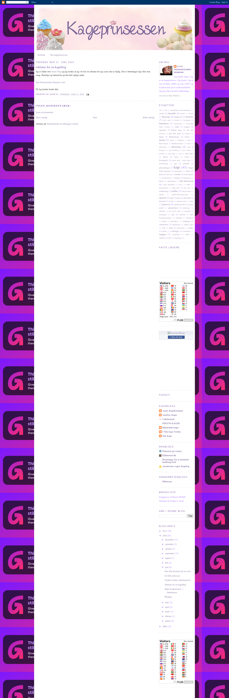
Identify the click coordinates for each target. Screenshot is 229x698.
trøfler (187, 234)
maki (188, 184)
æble (169, 238)
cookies (187, 126)
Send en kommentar (44, 112)
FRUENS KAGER (171, 423)
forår (188, 143)
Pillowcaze (167, 481)
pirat (178, 197)
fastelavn (181, 140)
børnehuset (164, 123)
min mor (187, 188)
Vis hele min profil (169, 96)
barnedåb (172, 113)
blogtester (178, 116)
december (169, 539)
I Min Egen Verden (171, 431)
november (169, 544)
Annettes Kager (169, 414)
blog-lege (166, 116)
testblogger (174, 231)
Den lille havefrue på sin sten (178, 571)
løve (180, 184)
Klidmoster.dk (169, 455)
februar (168, 616)
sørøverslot (181, 228)
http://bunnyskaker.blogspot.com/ (50, 82)
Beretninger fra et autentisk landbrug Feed (175, 461)
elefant (187, 137)
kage (177, 167)
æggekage (178, 238)
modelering (163, 191)
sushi (171, 227)
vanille (162, 237)
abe (166, 110)
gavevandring (174, 150)
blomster (189, 116)
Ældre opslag (148, 117)
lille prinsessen (186, 180)
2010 (164, 535)
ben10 (191, 113)
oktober (168, 548)
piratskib (187, 197)
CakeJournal (168, 419)
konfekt (178, 174)
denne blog (56, 71)
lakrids (161, 181)
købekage (186, 178)
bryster (176, 120)
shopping (178, 218)
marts (168, 611)
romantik (187, 211)
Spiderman (176, 224)
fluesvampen (163, 143)
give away (186, 150)
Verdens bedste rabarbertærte (178, 580)
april (167, 606)
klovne (169, 174)
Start (95, 117)
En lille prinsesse (172, 575)
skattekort (189, 218)
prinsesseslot (179, 204)
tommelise (186, 231)
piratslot (162, 201)
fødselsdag (176, 146)
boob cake (166, 120)
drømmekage (174, 136)
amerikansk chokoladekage (181, 110)
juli (167, 562)
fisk (189, 140)
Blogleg (168, 596)
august (168, 557)
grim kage (171, 153)
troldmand (176, 234)
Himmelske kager (170, 427)
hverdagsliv (163, 160)
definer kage (176, 130)
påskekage (186, 208)
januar (168, 620)
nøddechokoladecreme (180, 194)
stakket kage (188, 224)
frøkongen (163, 147)
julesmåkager (164, 167)
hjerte (165, 156)
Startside (41, 54)
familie (162, 140)
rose (173, 214)
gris (180, 153)
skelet (164, 221)
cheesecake (178, 123)
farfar (172, 140)
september (170, 553)
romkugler (163, 214)
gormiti (161, 153)
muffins (174, 191)
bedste (182, 113)
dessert (187, 133)
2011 (164, 530)
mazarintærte (163, 188)
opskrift (162, 197)
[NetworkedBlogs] (176, 332)
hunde (187, 157)
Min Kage (167, 435)
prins (191, 201)
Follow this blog (176, 337)
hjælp (176, 157)
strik (163, 228)
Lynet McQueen (169, 184)
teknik (164, 231)
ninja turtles (186, 191)
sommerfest (163, 224)
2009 (164, 626)
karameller (178, 171)
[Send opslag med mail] (87, 94)
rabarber (162, 211)
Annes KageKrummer (172, 410)
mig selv (176, 187)
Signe (180, 66)
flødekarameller (177, 143)
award (161, 113)
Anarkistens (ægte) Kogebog (175, 466)
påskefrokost (173, 207)
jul (175, 163)
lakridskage (172, 181)
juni (167, 567)
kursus (177, 177)
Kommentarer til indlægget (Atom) (62, 123)
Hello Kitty (189, 153)
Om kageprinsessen (58, 54)
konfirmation (188, 174)
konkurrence (166, 178)
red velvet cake (174, 211)
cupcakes (162, 130)
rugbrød (182, 214)
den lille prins (175, 133)
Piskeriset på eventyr (172, 451)
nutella (161, 194)
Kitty (188, 171)
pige (172, 197)
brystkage (186, 120)
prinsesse (166, 204)
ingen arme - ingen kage (181, 160)
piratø (171, 201)
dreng (161, 136)
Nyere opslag (41, 117)
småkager (186, 221)
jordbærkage (163, 163)
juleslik (186, 163)
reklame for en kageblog (51, 67)
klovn (161, 174)
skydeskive (174, 221)
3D (160, 110)
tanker (190, 227)
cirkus (176, 126)
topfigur (162, 234)
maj (167, 602)
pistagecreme (181, 201)
